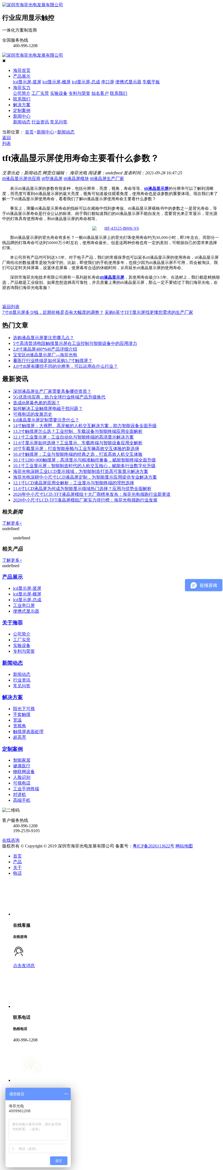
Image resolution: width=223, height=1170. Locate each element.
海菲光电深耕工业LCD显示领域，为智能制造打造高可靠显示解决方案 (80, 471)
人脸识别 (21, 777)
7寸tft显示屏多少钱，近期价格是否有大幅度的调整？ (53, 312)
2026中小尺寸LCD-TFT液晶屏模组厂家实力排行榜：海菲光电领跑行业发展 (85, 500)
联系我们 (118, 93)
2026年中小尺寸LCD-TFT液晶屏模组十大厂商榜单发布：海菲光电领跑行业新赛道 (92, 494)
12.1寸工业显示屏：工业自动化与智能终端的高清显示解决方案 (73, 437)
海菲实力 (21, 87)
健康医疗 (21, 766)
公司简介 (21, 93)
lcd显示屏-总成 (86, 82)
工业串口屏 (24, 605)
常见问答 (58, 122)
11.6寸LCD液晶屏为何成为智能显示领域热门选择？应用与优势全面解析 (82, 488)
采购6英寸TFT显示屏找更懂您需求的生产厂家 (149, 312)
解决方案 (21, 104)
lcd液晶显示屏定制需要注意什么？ (46, 420)
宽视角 (19, 726)
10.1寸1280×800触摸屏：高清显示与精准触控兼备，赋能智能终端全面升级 (84, 460)
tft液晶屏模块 (76, 178)
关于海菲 (12, 622)
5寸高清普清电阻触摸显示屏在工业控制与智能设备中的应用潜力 (75, 343)
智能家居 (21, 760)
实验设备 (58, 93)
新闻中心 (21, 116)
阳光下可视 (24, 708)
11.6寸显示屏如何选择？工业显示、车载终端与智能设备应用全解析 (78, 442)
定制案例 (21, 110)
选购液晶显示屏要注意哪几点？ (43, 337)
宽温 (17, 720)
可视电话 (21, 783)
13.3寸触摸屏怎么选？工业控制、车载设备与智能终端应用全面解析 (78, 431)
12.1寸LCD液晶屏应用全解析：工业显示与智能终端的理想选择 (73, 483)
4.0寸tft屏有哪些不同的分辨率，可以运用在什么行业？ (65, 366)
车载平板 (151, 82)
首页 (29, 132)
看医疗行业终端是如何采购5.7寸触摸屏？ (52, 360)
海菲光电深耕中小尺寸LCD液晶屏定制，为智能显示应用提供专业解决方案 (85, 477)
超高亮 (19, 737)
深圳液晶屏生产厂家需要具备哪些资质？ (52, 391)
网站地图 (184, 846)
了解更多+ (12, 523)
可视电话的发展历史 (32, 414)
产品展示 (21, 76)
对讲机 (19, 794)
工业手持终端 (26, 788)
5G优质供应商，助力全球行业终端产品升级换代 (59, 397)
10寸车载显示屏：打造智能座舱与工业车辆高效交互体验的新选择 (76, 448)
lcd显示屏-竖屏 (27, 82)
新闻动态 (21, 122)
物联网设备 (24, 771)
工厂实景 (40, 93)
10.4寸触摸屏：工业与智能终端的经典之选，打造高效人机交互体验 (78, 454)
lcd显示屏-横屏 (56, 82)
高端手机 (21, 800)
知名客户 (100, 93)
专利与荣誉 (79, 93)
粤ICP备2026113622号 (153, 846)
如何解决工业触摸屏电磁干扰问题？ (48, 408)
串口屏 (107, 82)
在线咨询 (11, 840)
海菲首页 (21, 70)
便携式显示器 (128, 82)
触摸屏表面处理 (28, 731)
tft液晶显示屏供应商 (21, 178)
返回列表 (11, 306)
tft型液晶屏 (52, 178)
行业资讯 (40, 122)
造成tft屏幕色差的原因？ (36, 402)
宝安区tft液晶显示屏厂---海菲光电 (45, 354)
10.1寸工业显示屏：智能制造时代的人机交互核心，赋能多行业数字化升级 (84, 465)
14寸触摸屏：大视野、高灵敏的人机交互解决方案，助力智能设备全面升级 (85, 425)
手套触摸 (21, 714)
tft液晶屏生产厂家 (107, 178)
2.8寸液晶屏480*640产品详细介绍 (45, 349)
